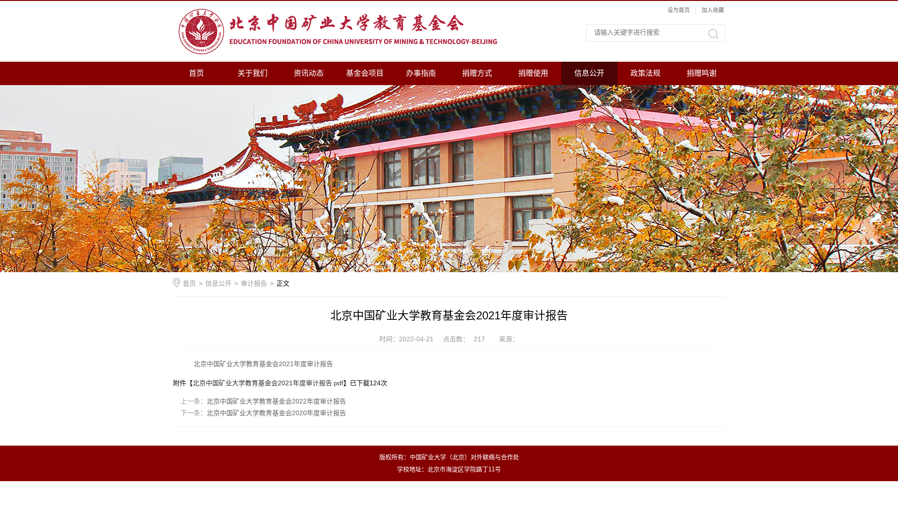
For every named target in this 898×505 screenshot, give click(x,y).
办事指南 (421, 73)
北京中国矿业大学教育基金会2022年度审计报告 (276, 401)
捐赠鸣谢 (702, 73)
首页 (196, 73)
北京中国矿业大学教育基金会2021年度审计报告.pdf (268, 383)
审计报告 (254, 283)
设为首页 (678, 10)
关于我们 (253, 73)
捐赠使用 (533, 73)
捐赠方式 (477, 73)
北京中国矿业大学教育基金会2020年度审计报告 (276, 413)
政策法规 (645, 73)
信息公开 (589, 73)
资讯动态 (309, 73)
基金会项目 (365, 73)
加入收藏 (713, 10)
